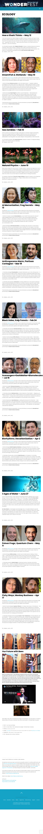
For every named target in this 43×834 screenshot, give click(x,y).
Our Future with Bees (12, 651)
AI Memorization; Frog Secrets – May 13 (21, 206)
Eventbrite (20, 757)
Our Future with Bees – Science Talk (11, 757)
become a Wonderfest (10, 763)
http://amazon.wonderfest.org (12, 773)
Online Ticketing (4, 757)
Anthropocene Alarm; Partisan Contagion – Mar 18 (18, 262)
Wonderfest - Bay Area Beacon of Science (21, 802)
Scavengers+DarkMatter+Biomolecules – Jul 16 (22, 376)
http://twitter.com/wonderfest (8, 781)
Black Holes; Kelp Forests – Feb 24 (19, 320)
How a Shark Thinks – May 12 (16, 35)
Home (4, 799)
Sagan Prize (22, 799)
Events (13, 799)
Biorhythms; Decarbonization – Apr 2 (21, 438)
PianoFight (8, 730)
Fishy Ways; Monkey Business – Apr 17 (20, 596)
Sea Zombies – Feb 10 (13, 129)
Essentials (9, 799)
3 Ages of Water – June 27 (15, 493)
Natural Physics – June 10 (15, 165)
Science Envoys (10, 77)
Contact (38, 799)
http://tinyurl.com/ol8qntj (35, 730)
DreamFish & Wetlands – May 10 (18, 74)
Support (33, 799)
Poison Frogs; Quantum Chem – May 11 (21, 544)
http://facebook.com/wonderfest (9, 780)
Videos (17, 799)
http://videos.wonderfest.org (17, 776)
